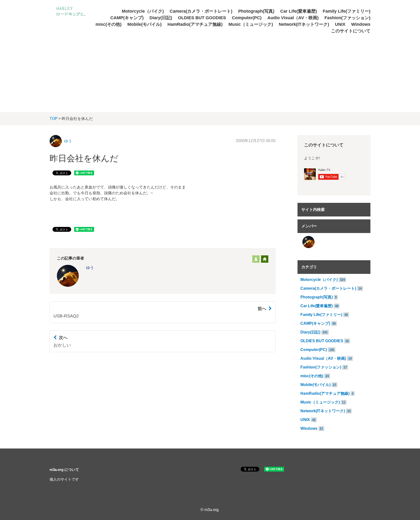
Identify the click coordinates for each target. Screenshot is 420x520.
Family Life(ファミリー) (346, 11)
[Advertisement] (210, 71)
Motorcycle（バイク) (143, 11)
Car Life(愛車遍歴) (298, 11)
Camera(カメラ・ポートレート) (201, 11)
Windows (360, 24)
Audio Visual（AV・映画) (293, 17)
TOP (54, 119)
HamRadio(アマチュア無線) (195, 24)
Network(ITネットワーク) (304, 24)
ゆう (68, 141)
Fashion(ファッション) (347, 17)
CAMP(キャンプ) (127, 17)
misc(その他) (109, 24)
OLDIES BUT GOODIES (202, 17)
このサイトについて (350, 30)
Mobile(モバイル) (144, 24)
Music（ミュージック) (250, 24)
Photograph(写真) (256, 11)
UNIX (340, 24)
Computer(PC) (247, 17)
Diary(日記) (160, 17)
